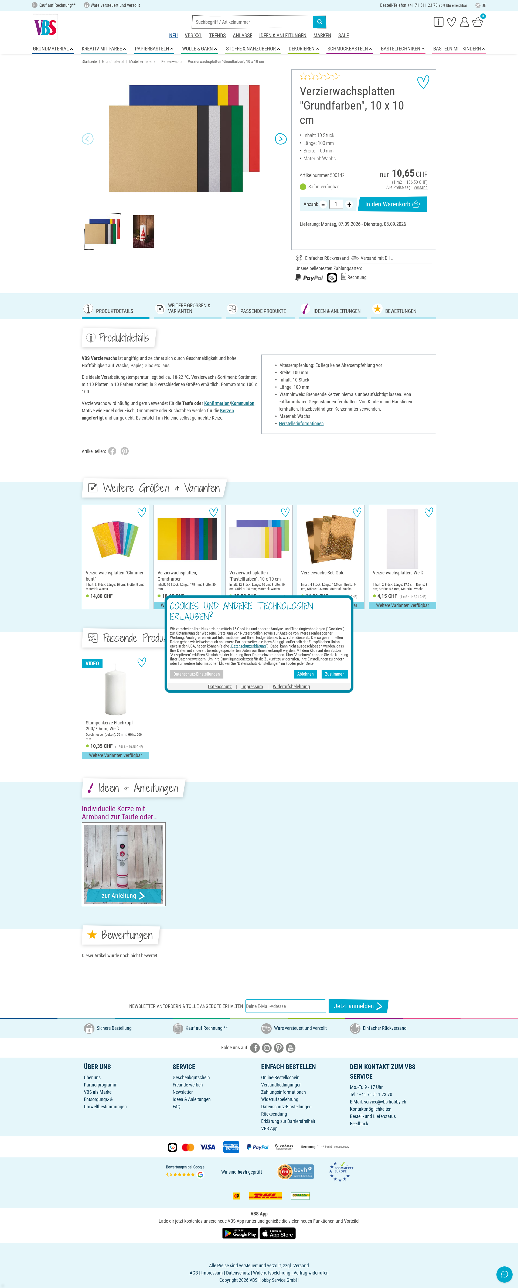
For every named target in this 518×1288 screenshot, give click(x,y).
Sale (343, 35)
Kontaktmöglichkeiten (370, 1109)
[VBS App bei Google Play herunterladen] (241, 1233)
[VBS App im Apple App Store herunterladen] (278, 1233)
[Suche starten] (319, 22)
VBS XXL (193, 35)
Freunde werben (188, 1085)
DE (484, 5)
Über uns (92, 1077)
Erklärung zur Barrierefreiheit (288, 1121)
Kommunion (242, 403)
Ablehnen (305, 674)
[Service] (438, 21)
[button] (88, 139)
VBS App (269, 1128)
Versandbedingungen (281, 1085)
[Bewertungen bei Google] (185, 1171)
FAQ (176, 1106)
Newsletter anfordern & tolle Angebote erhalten (186, 1006)
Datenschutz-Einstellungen (286, 1106)
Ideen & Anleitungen (282, 35)
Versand (421, 187)
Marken (322, 35)
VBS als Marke (97, 1092)
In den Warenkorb (387, 204)
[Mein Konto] (464, 21)
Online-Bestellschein (280, 1077)
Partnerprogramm (101, 1085)
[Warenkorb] (477, 21)
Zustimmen (335, 674)
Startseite (89, 61)
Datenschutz (220, 686)
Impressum (252, 686)
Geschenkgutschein (191, 1077)
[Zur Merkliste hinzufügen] (423, 82)
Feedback (359, 1123)
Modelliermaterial (142, 61)
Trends (217, 35)
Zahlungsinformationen (283, 1092)
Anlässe (242, 35)
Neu (173, 35)
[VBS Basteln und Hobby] (45, 26)
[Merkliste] (451, 21)
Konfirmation (217, 403)
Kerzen (227, 410)
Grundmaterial (113, 61)
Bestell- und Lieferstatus (373, 1116)
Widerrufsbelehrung (279, 1099)
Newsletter (183, 1092)
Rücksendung (274, 1114)
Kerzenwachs (171, 61)
